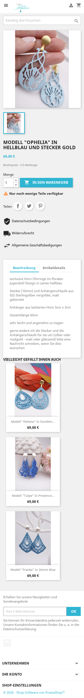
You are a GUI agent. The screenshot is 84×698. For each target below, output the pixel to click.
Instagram (7, 642)
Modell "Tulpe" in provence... (33, 496)
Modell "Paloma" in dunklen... (33, 421)
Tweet (29, 206)
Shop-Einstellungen (21, 685)
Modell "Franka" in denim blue (33, 570)
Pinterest (40, 206)
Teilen (18, 206)
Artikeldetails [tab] (54, 268)
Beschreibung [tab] (24, 268)
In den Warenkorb (46, 182)
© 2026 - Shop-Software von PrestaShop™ (34, 692)
